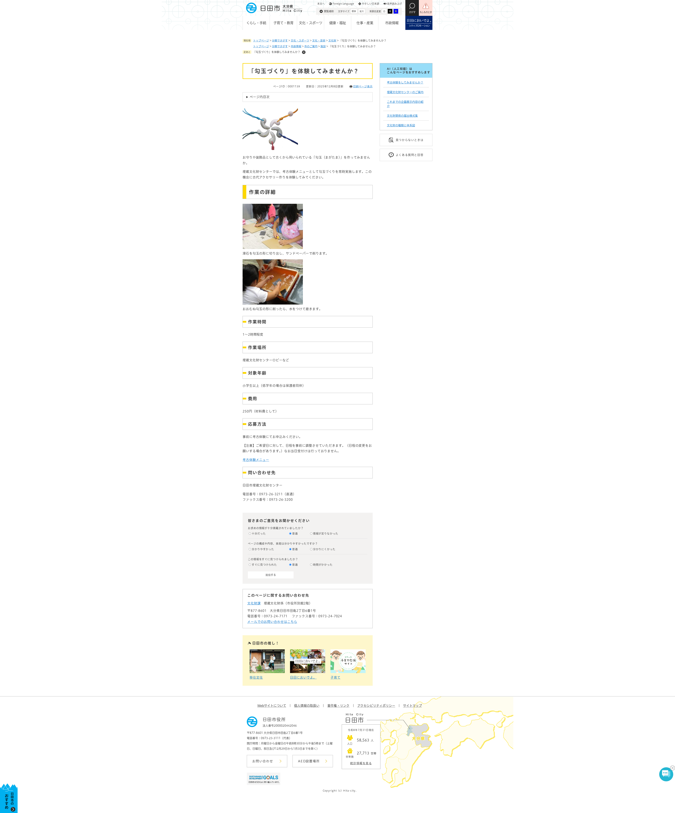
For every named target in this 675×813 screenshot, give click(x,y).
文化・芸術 (318, 40)
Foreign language (343, 3)
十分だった (259, 533)
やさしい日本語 (370, 3)
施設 (323, 46)
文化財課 (254, 603)
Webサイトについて (271, 705)
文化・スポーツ (310, 23)
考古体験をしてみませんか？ (405, 82)
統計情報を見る (361, 763)
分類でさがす (280, 40)
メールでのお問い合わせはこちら (272, 621)
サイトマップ (412, 705)
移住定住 (256, 677)
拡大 (362, 11)
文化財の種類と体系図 (401, 125)
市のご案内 (310, 46)
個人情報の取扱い (306, 705)
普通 (295, 533)
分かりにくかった (324, 549)
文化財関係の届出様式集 (402, 115)
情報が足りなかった (325, 533)
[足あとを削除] (304, 52)
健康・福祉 (337, 23)
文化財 (332, 40)
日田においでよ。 (303, 677)
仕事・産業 (364, 23)
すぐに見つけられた (264, 564)
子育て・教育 (283, 23)
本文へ (321, 3)
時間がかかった (323, 564)
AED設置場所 (309, 761)
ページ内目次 (259, 96)
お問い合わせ (262, 761)
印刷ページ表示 (363, 86)
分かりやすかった (263, 549)
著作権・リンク (338, 705)
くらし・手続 (256, 23)
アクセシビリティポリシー (376, 705)
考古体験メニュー (256, 459)
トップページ (261, 40)
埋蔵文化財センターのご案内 (405, 92)
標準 (354, 11)
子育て (335, 677)
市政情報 (391, 23)
